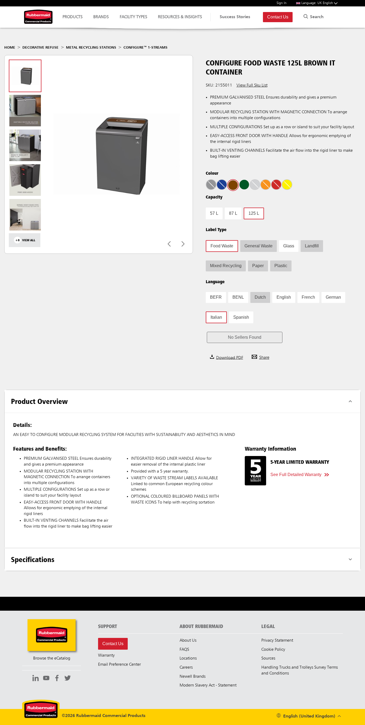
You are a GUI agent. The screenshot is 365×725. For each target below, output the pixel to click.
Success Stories (235, 17)
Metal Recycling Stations (91, 47)
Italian (216, 317)
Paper (258, 265)
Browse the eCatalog (51, 658)
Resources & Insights (180, 17)
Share (264, 358)
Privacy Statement (277, 640)
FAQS (184, 650)
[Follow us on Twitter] (67, 678)
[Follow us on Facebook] (57, 678)
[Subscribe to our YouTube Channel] (46, 678)
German (333, 297)
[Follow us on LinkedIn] (35, 678)
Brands (101, 17)
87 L (233, 213)
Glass (288, 246)
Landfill (312, 246)
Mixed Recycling (226, 265)
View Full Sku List (251, 85)
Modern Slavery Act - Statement (208, 685)
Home (9, 47)
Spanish (241, 317)
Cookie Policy (273, 650)
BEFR (216, 297)
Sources (268, 658)
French (308, 297)
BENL (238, 297)
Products (73, 17)
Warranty (106, 655)
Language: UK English (317, 3)
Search (316, 17)
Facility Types (133, 17)
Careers (186, 667)
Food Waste (222, 246)
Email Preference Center (119, 664)
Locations (188, 658)
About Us (188, 640)
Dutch (260, 297)
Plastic (280, 265)
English (284, 297)
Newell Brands (192, 677)
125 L (253, 213)
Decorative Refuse (40, 47)
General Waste (258, 246)
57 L (214, 213)
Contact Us (277, 17)
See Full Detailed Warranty (295, 474)
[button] (244, 337)
